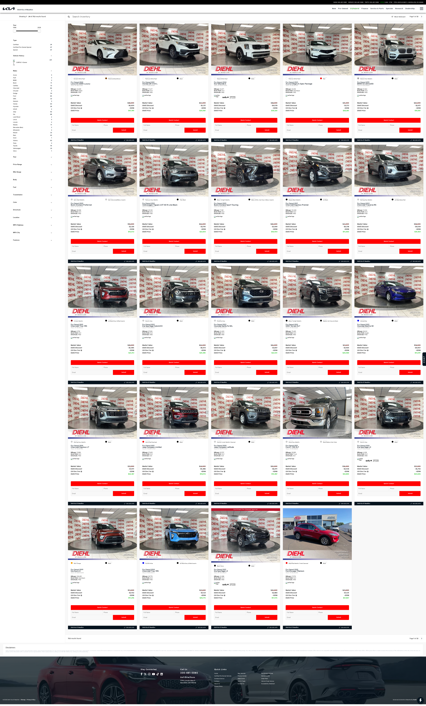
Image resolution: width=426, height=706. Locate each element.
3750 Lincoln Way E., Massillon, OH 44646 (408, 2)
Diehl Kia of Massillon (77, 140)
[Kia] (9, 8)
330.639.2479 (130, 140)
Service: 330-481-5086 (355, 2)
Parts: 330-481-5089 (372, 2)
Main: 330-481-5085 (340, 2)
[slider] (14, 30)
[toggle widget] (420, 700)
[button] (135, 49)
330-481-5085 (189, 673)
